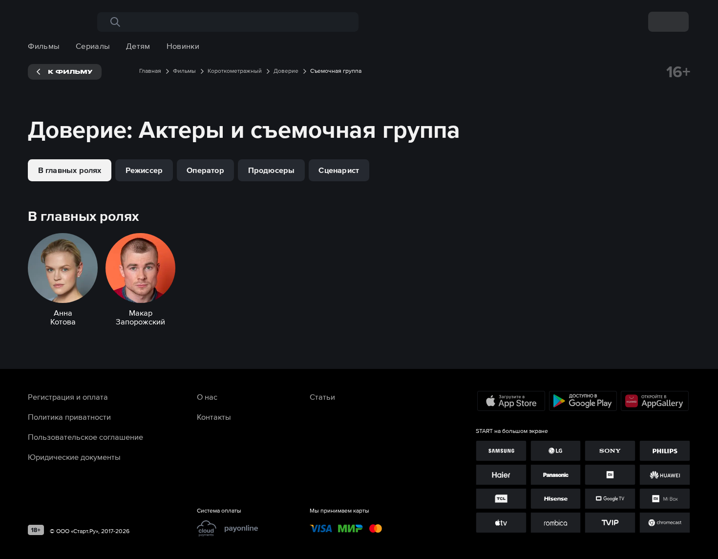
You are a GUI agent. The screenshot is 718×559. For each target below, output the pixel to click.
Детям (138, 46)
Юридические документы (74, 456)
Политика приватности (69, 416)
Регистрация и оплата (68, 396)
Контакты (214, 416)
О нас (207, 396)
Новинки (183, 46)
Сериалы (93, 46)
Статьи (322, 396)
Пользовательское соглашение (85, 436)
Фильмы (44, 46)
